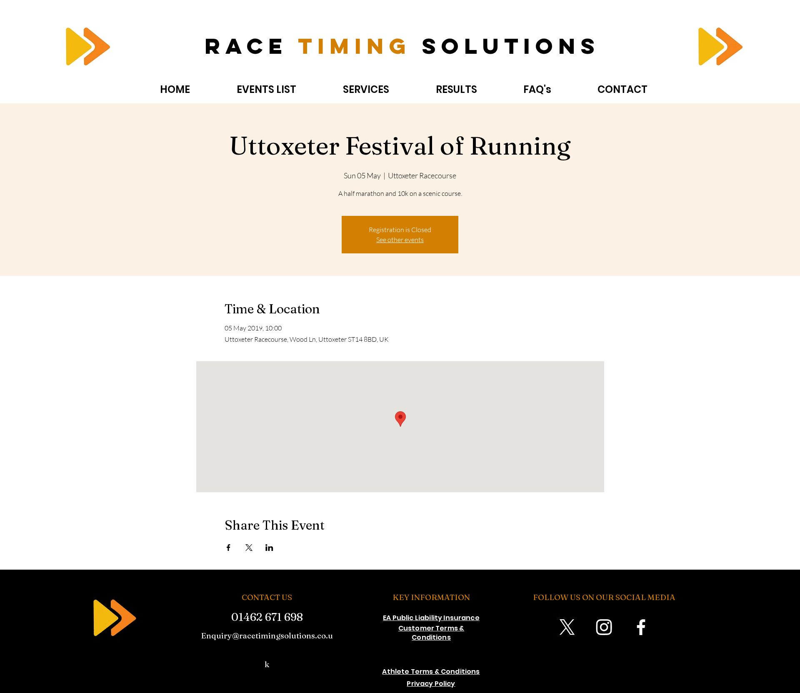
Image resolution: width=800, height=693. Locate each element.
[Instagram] (604, 626)
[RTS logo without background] (85, 48)
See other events (400, 239)
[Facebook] (641, 626)
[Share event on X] (249, 547)
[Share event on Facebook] (228, 547)
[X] (566, 626)
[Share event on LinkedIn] (269, 547)
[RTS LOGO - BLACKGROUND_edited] (111, 619)
